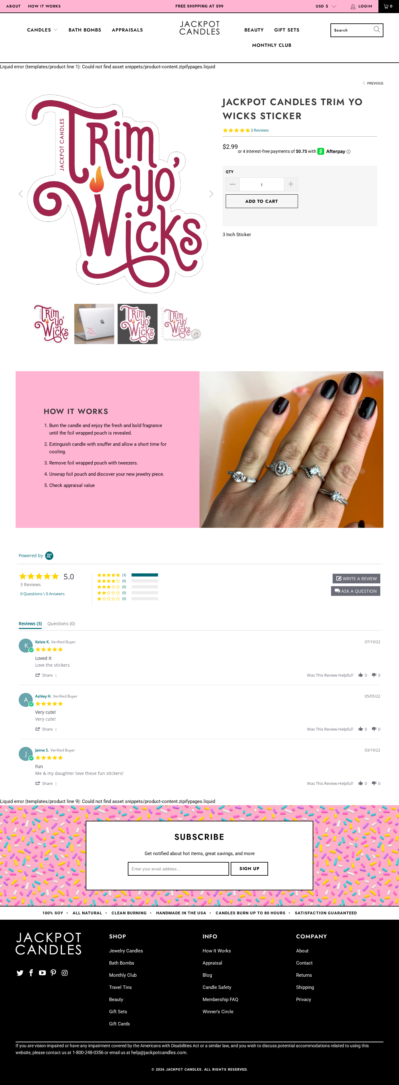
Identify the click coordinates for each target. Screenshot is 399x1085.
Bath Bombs (85, 30)
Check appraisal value (72, 485)
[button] (355, 591)
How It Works (44, 6)
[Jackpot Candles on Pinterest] (53, 973)
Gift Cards (119, 1024)
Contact (304, 963)
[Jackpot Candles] (199, 28)
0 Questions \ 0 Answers (42, 593)
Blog (207, 975)
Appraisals (127, 30)
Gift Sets (287, 30)
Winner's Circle (218, 1011)
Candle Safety (217, 987)
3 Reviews (260, 130)
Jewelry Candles (126, 951)
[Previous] (21, 194)
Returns (304, 975)
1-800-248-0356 (87, 1052)
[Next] (210, 194)
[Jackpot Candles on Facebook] (31, 973)
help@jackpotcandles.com (158, 1052)
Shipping (305, 987)
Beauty (254, 30)
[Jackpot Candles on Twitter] (20, 973)
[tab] (30, 625)
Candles (40, 30)
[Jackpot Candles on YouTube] (42, 973)
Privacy (303, 999)
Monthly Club (271, 45)
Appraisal (212, 963)
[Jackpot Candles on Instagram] (65, 973)
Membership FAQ (220, 999)
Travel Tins (120, 987)
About (13, 6)
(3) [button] (124, 574)
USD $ (322, 6)
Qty (229, 171)
